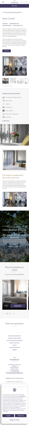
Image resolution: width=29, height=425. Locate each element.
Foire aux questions (14, 342)
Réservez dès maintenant (18, 306)
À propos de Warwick (14, 347)
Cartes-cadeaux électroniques (14, 340)
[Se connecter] (26, 2)
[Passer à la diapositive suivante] (13, 313)
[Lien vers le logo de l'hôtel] (14, 359)
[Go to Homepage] (14, 2)
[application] (14, 404)
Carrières (14, 349)
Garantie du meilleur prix (14, 338)
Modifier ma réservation (14, 335)
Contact (14, 345)
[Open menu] (3, 2)
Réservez (14, 5)
